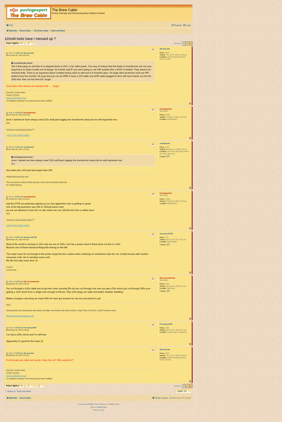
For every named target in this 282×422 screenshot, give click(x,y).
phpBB (90, 404)
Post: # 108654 (14, 237)
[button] (183, 43)
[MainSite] (28, 13)
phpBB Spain (102, 407)
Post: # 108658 (14, 328)
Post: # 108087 (14, 53)
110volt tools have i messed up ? (30, 39)
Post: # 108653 (14, 197)
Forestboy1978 (166, 324)
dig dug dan (165, 49)
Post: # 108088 (14, 113)
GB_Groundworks (167, 278)
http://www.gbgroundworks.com (20, 316)
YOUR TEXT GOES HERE (17, 135)
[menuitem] (9, 25)
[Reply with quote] (153, 50)
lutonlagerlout (166, 109)
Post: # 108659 (14, 353)
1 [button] (187, 43)
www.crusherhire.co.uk (16, 98)
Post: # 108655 (14, 282)
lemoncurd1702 (166, 234)
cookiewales (165, 143)
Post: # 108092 (14, 147)
